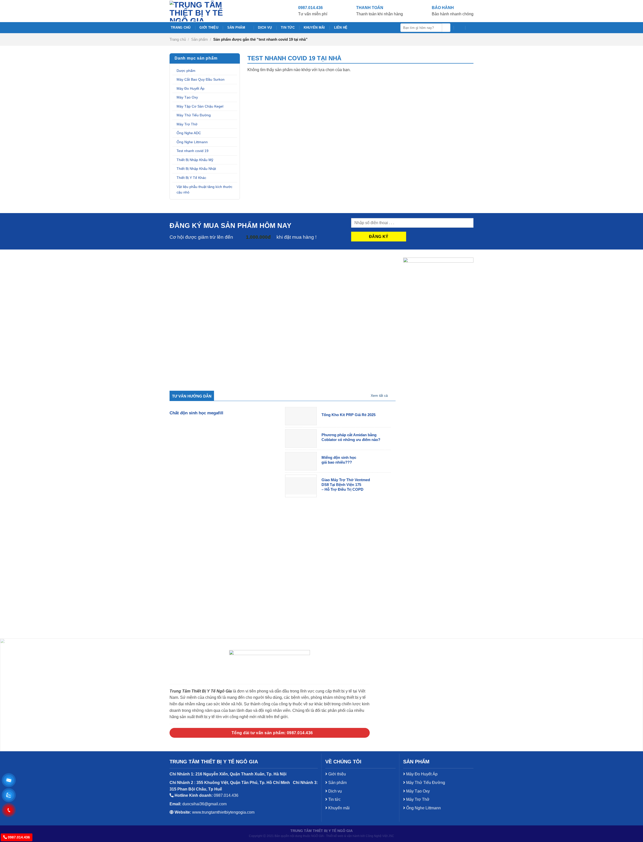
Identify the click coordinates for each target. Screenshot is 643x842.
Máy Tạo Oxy (187, 97)
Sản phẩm (236, 27)
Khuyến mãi (314, 27)
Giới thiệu (208, 27)
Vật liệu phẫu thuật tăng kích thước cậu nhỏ (204, 189)
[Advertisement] (321, 736)
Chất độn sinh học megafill (196, 413)
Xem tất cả (379, 395)
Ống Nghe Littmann (192, 142)
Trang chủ (180, 27)
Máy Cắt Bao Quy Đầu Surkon (201, 79)
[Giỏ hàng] (459, 27)
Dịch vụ (265, 27)
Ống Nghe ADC (189, 133)
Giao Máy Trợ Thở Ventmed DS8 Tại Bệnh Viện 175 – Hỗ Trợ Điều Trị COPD (346, 484)
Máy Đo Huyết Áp (190, 88)
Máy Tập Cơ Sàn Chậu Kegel (200, 106)
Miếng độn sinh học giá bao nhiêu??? (339, 460)
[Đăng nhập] (470, 27)
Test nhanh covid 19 (192, 151)
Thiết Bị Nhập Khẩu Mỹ (195, 160)
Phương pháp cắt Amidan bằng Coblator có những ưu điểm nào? (351, 437)
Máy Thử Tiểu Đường (194, 115)
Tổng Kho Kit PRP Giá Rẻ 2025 (349, 415)
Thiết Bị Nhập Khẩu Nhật (196, 169)
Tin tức (288, 27)
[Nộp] (446, 27)
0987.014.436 (18, 837)
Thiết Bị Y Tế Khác (191, 178)
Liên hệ (341, 27)
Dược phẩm (186, 71)
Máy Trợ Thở (187, 124)
